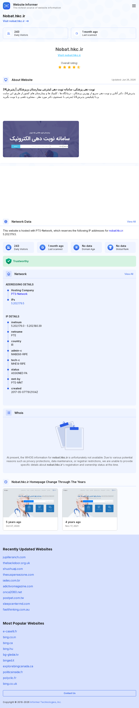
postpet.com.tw (13, 598)
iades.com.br (11, 580)
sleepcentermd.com (16, 603)
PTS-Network (19, 293)
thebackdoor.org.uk (16, 563)
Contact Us (69, 693)
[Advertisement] (69, 110)
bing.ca (8, 643)
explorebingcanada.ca (18, 666)
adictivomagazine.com (18, 586)
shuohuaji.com (13, 569)
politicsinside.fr (13, 672)
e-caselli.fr (10, 631)
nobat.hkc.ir (116, 230)
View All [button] (131, 221)
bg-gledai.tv (11, 654)
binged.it (8, 660)
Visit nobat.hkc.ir (14, 21)
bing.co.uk (10, 683)
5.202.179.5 (17, 303)
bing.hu (8, 649)
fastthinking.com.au (16, 609)
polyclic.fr (9, 678)
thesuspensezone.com (18, 574)
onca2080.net (12, 592)
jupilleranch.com (14, 557)
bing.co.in (9, 637)
